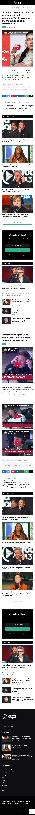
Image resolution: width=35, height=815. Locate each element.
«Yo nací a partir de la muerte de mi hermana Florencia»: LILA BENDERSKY (22, 310)
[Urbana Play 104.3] (17, 2)
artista (16, 84)
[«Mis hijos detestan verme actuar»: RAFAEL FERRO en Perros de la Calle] (17, 179)
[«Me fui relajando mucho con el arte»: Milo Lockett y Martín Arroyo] (17, 275)
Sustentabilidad (6, 788)
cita (3, 460)
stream (15, 465)
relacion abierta (6, 465)
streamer (21, 465)
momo (26, 460)
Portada (3, 7)
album (4, 84)
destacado (9, 460)
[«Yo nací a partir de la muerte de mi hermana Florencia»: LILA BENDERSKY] (6, 311)
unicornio (28, 465)
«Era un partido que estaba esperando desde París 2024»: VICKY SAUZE (22, 747)
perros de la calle (7, 89)
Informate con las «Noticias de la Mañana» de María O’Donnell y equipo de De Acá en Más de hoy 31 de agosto (17, 593)
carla (21, 84)
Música (4, 777)
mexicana (14, 87)
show (24, 89)
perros (28, 87)
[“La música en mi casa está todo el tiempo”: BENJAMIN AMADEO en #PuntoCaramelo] (17, 203)
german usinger (18, 460)
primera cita (27, 462)
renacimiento (17, 89)
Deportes (4, 772)
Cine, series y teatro (7, 769)
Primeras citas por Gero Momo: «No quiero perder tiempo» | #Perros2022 (9, 106)
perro (3, 462)
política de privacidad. (19, 255)
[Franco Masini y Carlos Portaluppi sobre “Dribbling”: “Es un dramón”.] (17, 129)
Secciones (4, 785)
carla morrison (6, 87)
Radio (3, 782)
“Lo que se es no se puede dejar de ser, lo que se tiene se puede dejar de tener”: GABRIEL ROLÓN (22, 320)
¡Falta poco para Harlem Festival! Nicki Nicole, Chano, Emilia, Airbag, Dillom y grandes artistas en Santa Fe (9, 484)
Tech (3, 790)
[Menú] (3, 2)
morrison (21, 87)
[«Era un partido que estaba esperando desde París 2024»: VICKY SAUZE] (17, 154)
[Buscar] (32, 2)
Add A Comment (17, 222)
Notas (3, 27)
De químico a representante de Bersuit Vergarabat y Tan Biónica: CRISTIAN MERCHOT (21, 301)
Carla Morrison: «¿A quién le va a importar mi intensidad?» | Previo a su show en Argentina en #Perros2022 (26, 484)
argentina (10, 84)
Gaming (4, 775)
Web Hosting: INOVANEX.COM (24, 810)
